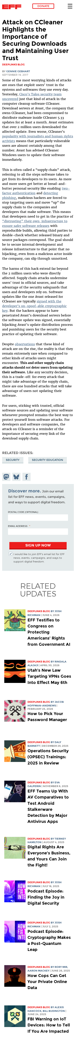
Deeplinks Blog (38, 611)
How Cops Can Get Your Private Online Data (47, 981)
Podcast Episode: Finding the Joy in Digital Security (45, 897)
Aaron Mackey (38, 970)
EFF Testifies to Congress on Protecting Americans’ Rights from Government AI (48, 632)
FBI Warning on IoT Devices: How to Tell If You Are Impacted (48, 1025)
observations (25, 344)
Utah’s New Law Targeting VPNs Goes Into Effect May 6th (49, 676)
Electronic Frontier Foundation (12, 6)
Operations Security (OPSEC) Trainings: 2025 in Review (48, 756)
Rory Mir (61, 967)
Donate (43, 6)
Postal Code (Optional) (23, 511)
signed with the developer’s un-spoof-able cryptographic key (34, 306)
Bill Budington (54, 1010)
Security (12, 460)
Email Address (17, 526)
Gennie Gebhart (18, 71)
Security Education (47, 460)
